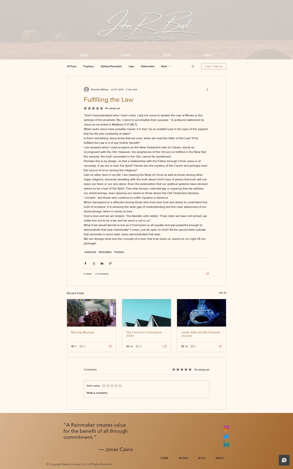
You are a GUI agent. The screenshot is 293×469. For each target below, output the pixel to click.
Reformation (147, 66)
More (164, 66)
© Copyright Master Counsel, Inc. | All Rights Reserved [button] (79, 464)
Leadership (90, 251)
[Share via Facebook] (85, 263)
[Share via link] (110, 263)
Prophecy (88, 66)
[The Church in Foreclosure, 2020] (146, 313)
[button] (192, 66)
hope (131, 66)
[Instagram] (226, 428)
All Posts (71, 66)
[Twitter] (226, 436)
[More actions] (207, 89)
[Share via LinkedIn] (102, 263)
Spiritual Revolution (111, 66)
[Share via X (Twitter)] (93, 263)
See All (222, 292)
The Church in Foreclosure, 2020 (144, 334)
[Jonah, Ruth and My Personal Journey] (201, 313)
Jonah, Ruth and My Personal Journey (200, 334)
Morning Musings (82, 332)
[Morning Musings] (91, 313)
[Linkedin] (226, 444)
